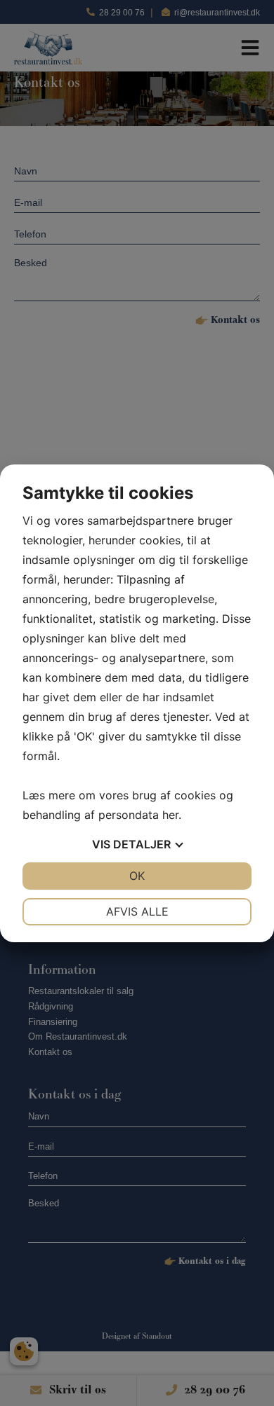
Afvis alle (137, 911)
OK (137, 876)
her (170, 815)
